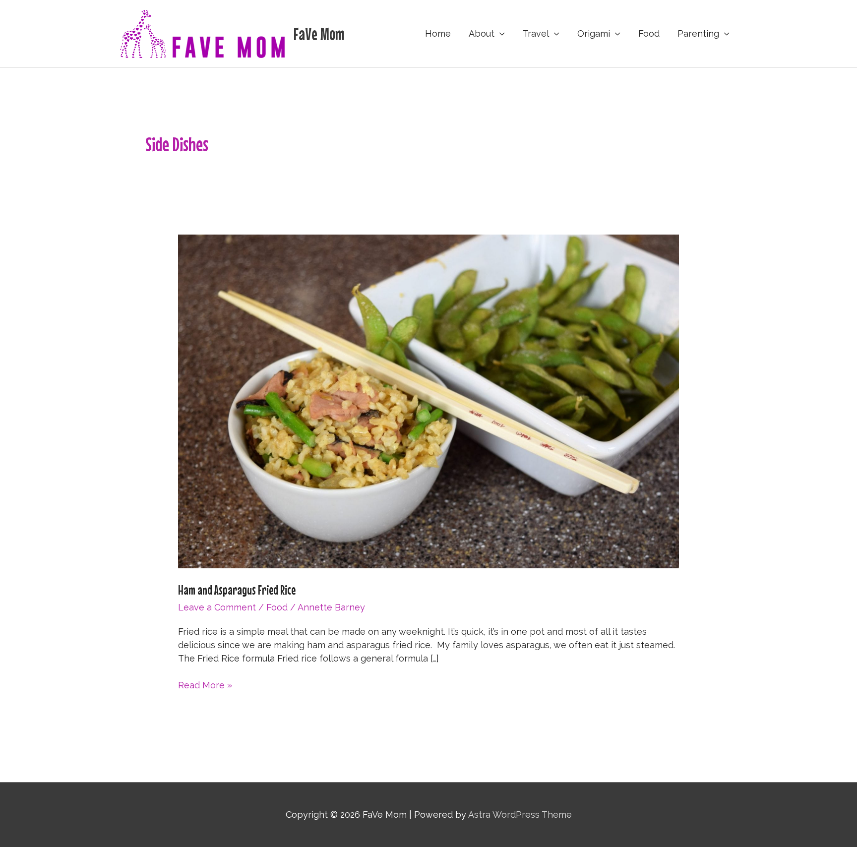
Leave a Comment (217, 607)
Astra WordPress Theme (520, 814)
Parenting (698, 33)
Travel (536, 33)
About (481, 33)
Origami (593, 33)
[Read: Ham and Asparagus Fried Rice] (428, 400)
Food (649, 33)
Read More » (205, 685)
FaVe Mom (319, 34)
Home (438, 33)
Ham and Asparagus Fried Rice (237, 590)
